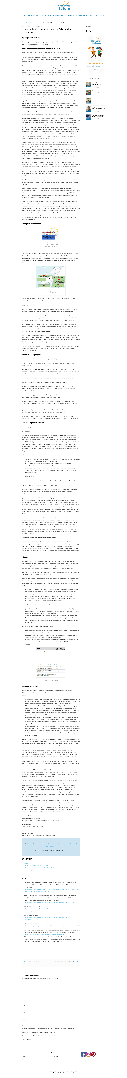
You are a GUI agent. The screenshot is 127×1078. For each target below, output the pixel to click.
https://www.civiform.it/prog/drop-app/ (36, 865)
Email (24, 1012)
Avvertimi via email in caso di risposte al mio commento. (39, 1032)
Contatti (24, 1059)
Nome (24, 1005)
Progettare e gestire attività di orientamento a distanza (98, 109)
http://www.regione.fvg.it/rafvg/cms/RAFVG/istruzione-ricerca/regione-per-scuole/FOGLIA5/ (52, 926)
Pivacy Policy (54, 1052)
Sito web (24, 1019)
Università (43, 15)
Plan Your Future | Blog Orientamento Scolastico (67, 1071)
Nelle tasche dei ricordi (97, 99)
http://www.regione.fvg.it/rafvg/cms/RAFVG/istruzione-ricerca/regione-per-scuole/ (49, 902)
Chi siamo (24, 1056)
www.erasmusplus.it (31, 863)
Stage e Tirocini (69, 15)
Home (24, 15)
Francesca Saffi (37, 26)
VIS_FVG (51, 948)
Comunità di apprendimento (34, 23)
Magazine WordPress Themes (59, 1072)
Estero (102, 15)
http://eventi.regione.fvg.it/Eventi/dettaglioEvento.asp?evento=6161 (45, 934)
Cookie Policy (54, 1056)
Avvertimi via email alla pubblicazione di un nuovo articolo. (39, 1035)
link (67, 850)
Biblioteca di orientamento (98, 91)
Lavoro (96, 15)
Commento (25, 982)
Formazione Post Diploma (55, 15)
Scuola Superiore (33, 15)
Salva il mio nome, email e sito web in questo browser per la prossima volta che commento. (48, 1028)
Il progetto (24, 1052)
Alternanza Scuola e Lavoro (84, 15)
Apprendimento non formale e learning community (97, 84)
